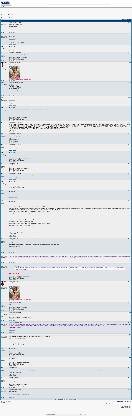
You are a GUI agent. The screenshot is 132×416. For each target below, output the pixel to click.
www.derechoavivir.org (12, 140)
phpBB (49, 414)
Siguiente (130, 401)
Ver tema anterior (123, 19)
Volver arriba (2, 32)
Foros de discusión (14, 17)
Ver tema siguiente (128, 19)
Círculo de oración (20, 17)
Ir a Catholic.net (3, 6)
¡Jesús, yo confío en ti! (7, 15)
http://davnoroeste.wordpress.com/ (13, 141)
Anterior (121, 401)
